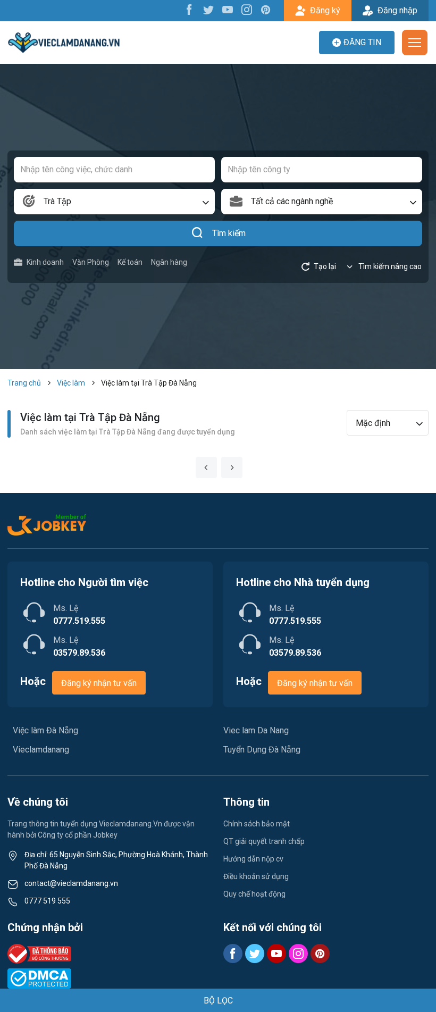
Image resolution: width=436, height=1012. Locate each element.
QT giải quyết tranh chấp (264, 841)
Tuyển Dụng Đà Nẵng (261, 750)
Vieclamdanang (41, 750)
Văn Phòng (90, 262)
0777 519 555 (47, 901)
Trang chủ (24, 383)
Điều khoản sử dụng (256, 876)
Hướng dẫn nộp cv (253, 859)
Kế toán (130, 262)
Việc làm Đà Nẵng (45, 730)
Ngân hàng (169, 262)
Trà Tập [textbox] (57, 201)
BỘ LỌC (218, 1001)
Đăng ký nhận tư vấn (99, 683)
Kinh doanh (45, 262)
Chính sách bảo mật (256, 823)
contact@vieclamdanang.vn (71, 883)
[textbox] (321, 201)
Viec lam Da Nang (256, 730)
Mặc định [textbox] (373, 423)
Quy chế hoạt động (254, 894)
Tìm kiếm (229, 233)
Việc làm (71, 383)
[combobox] (114, 201)
